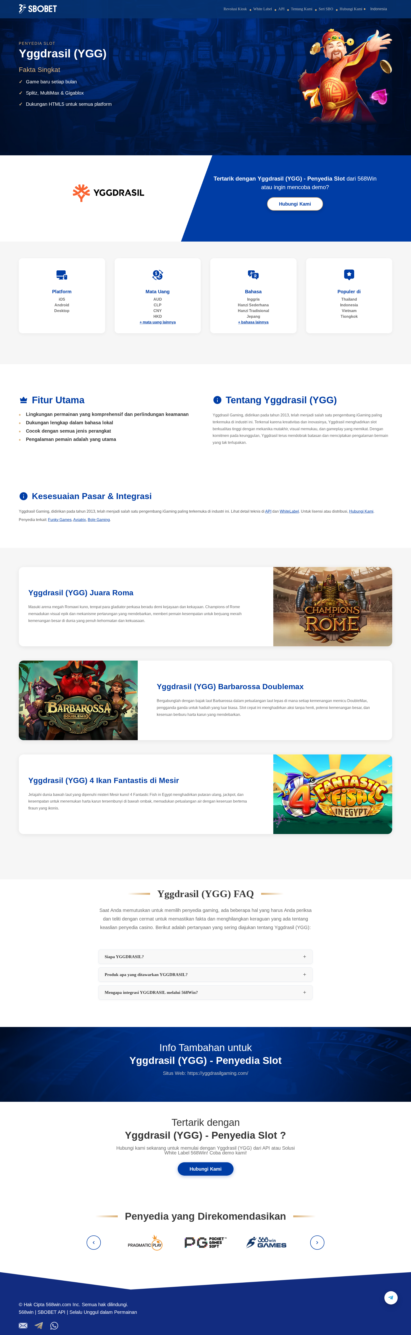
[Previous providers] (94, 1242)
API (281, 9)
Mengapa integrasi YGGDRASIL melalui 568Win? (151, 992)
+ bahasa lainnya (253, 322)
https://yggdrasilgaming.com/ (217, 1073)
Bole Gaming (99, 520)
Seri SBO (326, 9)
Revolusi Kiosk (235, 9)
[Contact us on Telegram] (391, 1298)
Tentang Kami (301, 9)
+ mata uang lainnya (158, 322)
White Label (262, 9)
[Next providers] (317, 1242)
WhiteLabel (289, 511)
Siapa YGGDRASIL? (124, 956)
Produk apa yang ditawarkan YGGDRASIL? (146, 974)
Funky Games (60, 520)
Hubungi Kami (351, 9)
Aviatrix (79, 520)
